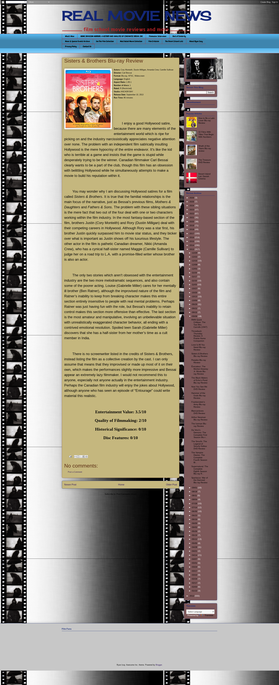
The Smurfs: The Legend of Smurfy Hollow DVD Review (199, 445)
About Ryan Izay (196, 41)
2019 (192, 225)
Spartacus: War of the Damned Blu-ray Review (199, 480)
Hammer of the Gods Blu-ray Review (198, 395)
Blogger (159, 665)
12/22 (195, 257)
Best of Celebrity (179, 36)
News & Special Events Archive (77, 41)
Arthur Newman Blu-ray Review (199, 418)
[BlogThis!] (78, 456)
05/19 (195, 535)
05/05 (195, 543)
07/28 (195, 503)
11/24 (194, 272)
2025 (192, 201)
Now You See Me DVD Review (199, 387)
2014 (192, 245)
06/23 (195, 515)
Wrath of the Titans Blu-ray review (204, 148)
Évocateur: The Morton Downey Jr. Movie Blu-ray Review (199, 370)
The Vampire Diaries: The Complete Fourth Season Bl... (199, 457)
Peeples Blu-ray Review (198, 361)
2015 (192, 241)
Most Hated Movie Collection (131, 41)
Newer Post (70, 484)
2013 (192, 249)
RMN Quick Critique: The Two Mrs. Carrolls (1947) (199, 323)
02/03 (195, 587)
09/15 (195, 312)
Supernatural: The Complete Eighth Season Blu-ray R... (199, 470)
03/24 (195, 567)
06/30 (195, 511)
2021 (192, 217)
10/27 (195, 288)
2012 (192, 596)
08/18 (195, 491)
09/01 (195, 487)
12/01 (195, 269)
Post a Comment (75, 472)
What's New (69, 36)
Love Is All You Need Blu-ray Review (198, 347)
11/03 (194, 284)
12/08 (195, 264)
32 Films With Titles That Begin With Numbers (206, 134)
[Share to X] (80, 456)
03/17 (195, 571)
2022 (192, 213)
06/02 (195, 527)
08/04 (195, 499)
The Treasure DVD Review (204, 161)
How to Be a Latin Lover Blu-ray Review (206, 120)
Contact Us (87, 46)
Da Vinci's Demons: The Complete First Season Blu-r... (199, 433)
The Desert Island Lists (174, 41)
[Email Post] (70, 456)
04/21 (195, 551)
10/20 (195, 292)
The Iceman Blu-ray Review (199, 424)
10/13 (195, 296)
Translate (209, 615)
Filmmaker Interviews (157, 36)
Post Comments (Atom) (126, 494)
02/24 (195, 579)
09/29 (195, 304)
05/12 (195, 539)
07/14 (195, 507)
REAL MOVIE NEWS (137, 16)
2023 (192, 209)
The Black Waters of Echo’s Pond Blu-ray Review (199, 380)
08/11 (194, 495)
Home (121, 484)
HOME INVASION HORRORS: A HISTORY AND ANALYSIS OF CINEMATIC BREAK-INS (112, 36)
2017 (192, 233)
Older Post (171, 484)
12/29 (195, 253)
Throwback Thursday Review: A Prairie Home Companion (198, 336)
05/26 (195, 531)
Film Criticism (154, 41)
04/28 (195, 547)
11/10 (194, 280)
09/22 (195, 308)
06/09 (195, 523)
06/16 (195, 519)
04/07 (195, 559)
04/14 (195, 555)
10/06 (195, 300)
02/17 (195, 583)
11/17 (194, 276)
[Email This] (75, 456)
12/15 (195, 261)
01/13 (195, 591)
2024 (192, 205)
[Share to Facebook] (83, 456)
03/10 (195, 575)
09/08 (195, 316)
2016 (192, 237)
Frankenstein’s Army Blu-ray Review (198, 404)
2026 (192, 198)
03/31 (195, 563)
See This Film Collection (105, 41)
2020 (192, 221)
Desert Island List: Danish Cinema (204, 176)
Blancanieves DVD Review (198, 412)
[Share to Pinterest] (86, 456)
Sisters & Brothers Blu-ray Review (199, 354)
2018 (192, 229)
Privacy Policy (71, 46)
